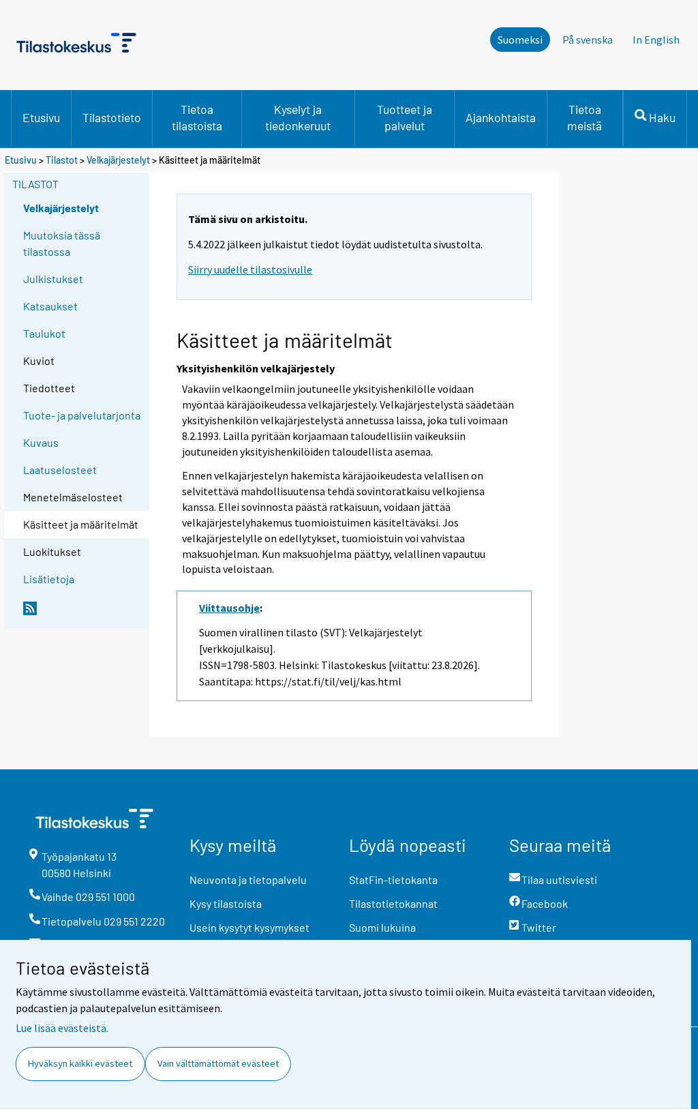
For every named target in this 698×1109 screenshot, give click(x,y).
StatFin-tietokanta (393, 879)
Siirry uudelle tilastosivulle (250, 269)
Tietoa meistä (584, 117)
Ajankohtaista (501, 117)
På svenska (587, 39)
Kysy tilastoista (225, 903)
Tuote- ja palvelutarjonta (81, 415)
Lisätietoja (48, 578)
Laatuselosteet (60, 469)
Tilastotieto (111, 117)
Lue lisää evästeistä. (62, 1028)
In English (656, 39)
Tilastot (62, 160)
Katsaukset (50, 305)
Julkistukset (53, 278)
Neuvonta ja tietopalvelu (248, 879)
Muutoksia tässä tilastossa (61, 243)
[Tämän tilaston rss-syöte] (83, 614)
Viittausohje (229, 608)
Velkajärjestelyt (118, 160)
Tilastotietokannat (393, 903)
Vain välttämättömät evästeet (218, 1063)
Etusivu (41, 117)
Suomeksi (520, 39)
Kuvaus (41, 442)
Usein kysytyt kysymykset (249, 927)
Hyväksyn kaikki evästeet (80, 1063)
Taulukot (44, 333)
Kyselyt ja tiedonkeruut (298, 117)
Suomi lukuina (382, 927)
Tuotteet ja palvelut (404, 117)
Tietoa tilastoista (197, 117)
